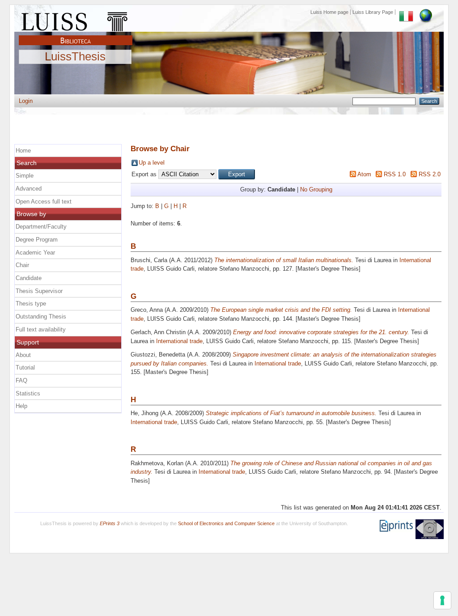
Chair (22, 265)
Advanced (29, 188)
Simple (25, 175)
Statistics (28, 393)
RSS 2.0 (430, 174)
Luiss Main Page (75, 19)
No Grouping (316, 189)
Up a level (152, 162)
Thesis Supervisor (39, 291)
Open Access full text (44, 201)
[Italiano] (406, 12)
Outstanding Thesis (41, 316)
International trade (179, 341)
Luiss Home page (329, 12)
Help (21, 406)
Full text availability (41, 329)
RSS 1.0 (395, 174)
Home (23, 150)
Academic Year (35, 252)
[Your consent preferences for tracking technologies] (442, 600)
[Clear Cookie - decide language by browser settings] (426, 12)
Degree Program (37, 239)
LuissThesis (75, 56)
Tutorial (25, 367)
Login (26, 101)
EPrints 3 (109, 523)
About (23, 355)
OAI (430, 529)
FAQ (21, 380)
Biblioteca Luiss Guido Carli (75, 35)
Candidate (29, 278)
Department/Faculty (41, 226)
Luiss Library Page (372, 12)
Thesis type (31, 303)
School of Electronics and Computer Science (226, 523)
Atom (364, 174)
